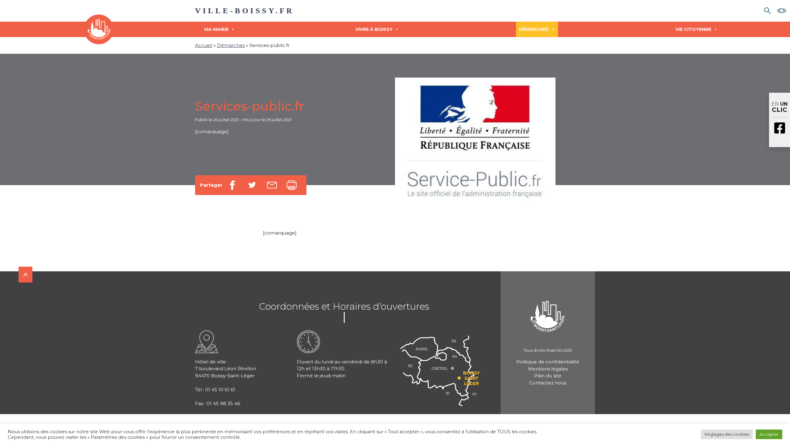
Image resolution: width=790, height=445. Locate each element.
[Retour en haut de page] (25, 274)
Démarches (534, 29)
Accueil (203, 45)
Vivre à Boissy (374, 29)
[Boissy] (548, 308)
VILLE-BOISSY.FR (244, 10)
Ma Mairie (216, 29)
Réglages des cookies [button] (727, 434)
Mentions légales (548, 369)
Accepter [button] (769, 434)
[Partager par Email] (272, 185)
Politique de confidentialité (547, 362)
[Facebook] (779, 128)
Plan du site (547, 376)
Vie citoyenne (693, 29)
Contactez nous (547, 383)
